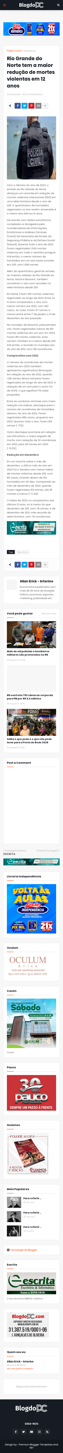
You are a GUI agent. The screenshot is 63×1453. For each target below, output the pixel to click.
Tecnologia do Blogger (23, 1250)
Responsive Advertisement (31, 1386)
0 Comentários (34, 94)
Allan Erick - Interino (36, 581)
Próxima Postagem (47, 850)
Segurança (29, 50)
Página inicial (14, 50)
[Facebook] (18, 106)
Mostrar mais (49, 613)
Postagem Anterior (15, 850)
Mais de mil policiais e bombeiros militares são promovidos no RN (28, 653)
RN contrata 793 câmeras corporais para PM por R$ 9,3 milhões (30, 697)
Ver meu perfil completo (20, 1368)
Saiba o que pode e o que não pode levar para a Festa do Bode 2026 (29, 741)
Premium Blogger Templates (36, 1444)
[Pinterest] (31, 106)
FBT (32, 1447)
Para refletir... (32, 1198)
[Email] (38, 106)
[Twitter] (25, 106)
